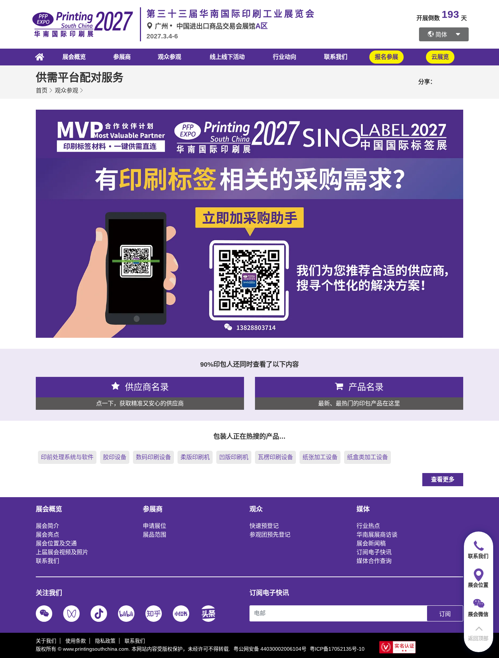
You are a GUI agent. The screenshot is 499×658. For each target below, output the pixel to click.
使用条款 (75, 641)
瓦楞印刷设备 (275, 457)
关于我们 (46, 641)
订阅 (445, 614)
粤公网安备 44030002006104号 (269, 649)
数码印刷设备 (153, 457)
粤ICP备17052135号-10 (337, 649)
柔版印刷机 (195, 457)
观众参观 (66, 90)
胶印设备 (114, 457)
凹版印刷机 (233, 457)
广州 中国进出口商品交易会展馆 (210, 26)
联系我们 (335, 57)
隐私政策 (105, 641)
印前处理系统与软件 (67, 457)
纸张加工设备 (320, 457)
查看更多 (442, 479)
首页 (41, 90)
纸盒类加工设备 (367, 457)
